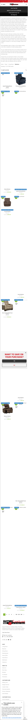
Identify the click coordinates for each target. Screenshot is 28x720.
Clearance (4, 662)
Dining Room (5, 651)
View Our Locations (7, 635)
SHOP (3, 644)
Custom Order (5, 686)
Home (2, 64)
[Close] (25, 352)
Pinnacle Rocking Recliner (21, 86)
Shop (6, 64)
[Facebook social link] (3, 640)
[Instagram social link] (6, 640)
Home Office (5, 655)
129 (19, 614)
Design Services (5, 684)
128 (16, 614)
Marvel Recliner (7, 189)
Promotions (4, 676)
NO (14, 365)
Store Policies (5, 693)
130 (21, 614)
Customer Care (6, 680)
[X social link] (5, 640)
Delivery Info (5, 682)
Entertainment (5, 653)
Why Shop (4, 670)
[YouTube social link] (9, 640)
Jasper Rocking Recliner (7, 605)
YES (14, 361)
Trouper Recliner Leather (20, 607)
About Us (4, 665)
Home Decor (5, 657)
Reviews (4, 672)
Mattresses (4, 659)
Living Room (11, 64)
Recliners (7, 88)
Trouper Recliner (7, 211)
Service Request (5, 699)
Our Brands (4, 674)
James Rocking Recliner (20, 191)
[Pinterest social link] (23, 2)
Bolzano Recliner (7, 416)
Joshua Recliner (21, 294)
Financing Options (6, 689)
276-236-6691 (10, 636)
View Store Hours (6, 632)
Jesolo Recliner (21, 397)
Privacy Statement (6, 691)
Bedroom (4, 648)
